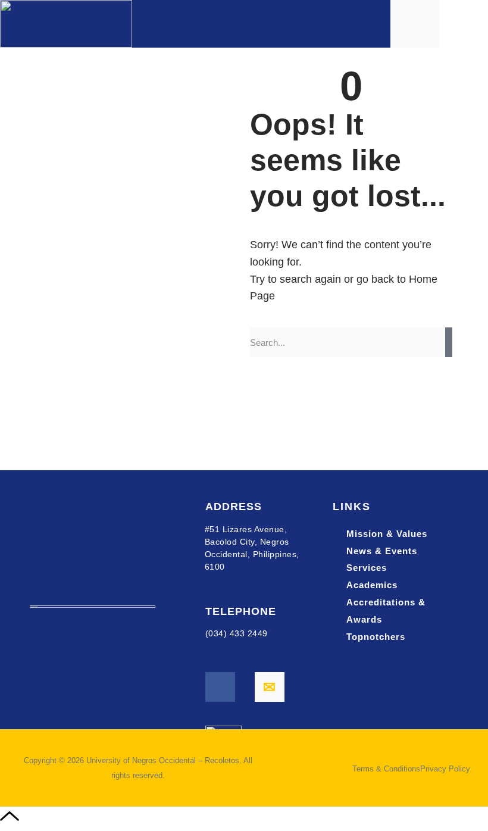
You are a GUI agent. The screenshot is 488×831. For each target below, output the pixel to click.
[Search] (448, 342)
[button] (467, 24)
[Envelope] (269, 687)
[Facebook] (220, 687)
